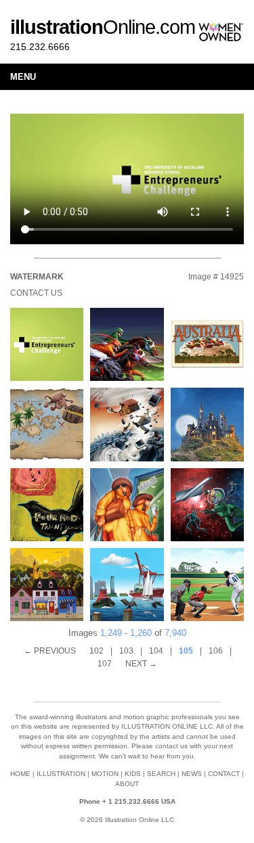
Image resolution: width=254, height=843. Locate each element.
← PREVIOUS (50, 651)
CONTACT (224, 773)
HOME (20, 773)
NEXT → (141, 663)
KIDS (133, 773)
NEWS (192, 773)
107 (105, 663)
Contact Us (36, 293)
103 (126, 651)
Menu (23, 77)
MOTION (105, 773)
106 (216, 651)
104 (156, 651)
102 (96, 651)
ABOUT (127, 784)
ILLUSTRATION (61, 773)
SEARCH (161, 773)
